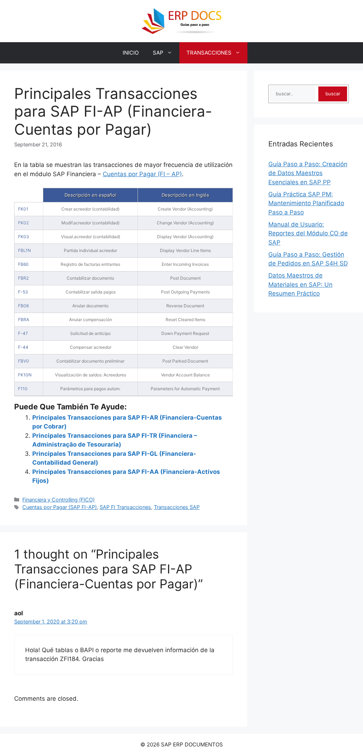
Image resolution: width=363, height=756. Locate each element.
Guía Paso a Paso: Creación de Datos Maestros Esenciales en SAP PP (307, 173)
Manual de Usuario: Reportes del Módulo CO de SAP (308, 233)
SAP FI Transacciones (125, 507)
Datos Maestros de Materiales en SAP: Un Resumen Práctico (300, 284)
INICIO (131, 52)
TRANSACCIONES (208, 52)
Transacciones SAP (177, 507)
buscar (332, 93)
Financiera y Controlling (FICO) (58, 500)
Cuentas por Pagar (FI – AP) (142, 174)
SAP (158, 52)
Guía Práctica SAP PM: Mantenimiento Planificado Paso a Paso (306, 203)
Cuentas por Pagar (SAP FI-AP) (59, 507)
